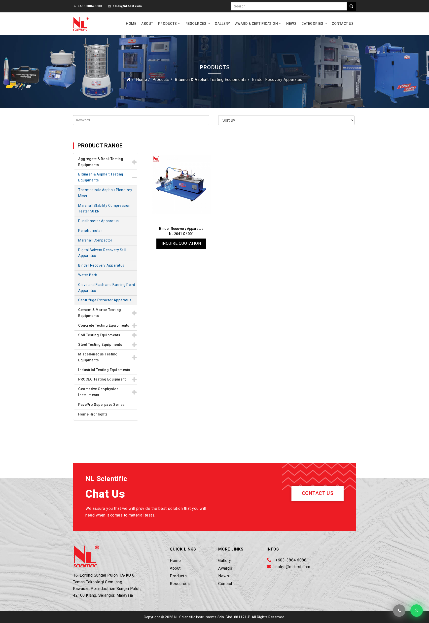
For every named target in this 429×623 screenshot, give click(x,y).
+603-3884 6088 (290, 560)
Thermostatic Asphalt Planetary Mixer (105, 193)
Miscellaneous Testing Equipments (98, 357)
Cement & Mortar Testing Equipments (99, 313)
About (147, 24)
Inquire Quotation (181, 243)
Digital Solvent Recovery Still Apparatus (102, 253)
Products (167, 24)
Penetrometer (90, 231)
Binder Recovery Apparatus (101, 265)
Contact (225, 583)
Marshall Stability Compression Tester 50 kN (104, 208)
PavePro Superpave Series (101, 405)
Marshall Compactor (95, 240)
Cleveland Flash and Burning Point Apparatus (106, 288)
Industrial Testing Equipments (104, 370)
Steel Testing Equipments (100, 344)
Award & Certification (256, 24)
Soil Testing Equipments (99, 335)
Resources (196, 24)
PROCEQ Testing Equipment (102, 379)
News (291, 24)
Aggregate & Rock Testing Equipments (100, 162)
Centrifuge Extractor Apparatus (104, 300)
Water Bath (87, 275)
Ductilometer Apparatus (98, 221)
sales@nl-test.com (127, 6)
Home (131, 24)
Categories (312, 24)
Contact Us (343, 24)
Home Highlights (93, 414)
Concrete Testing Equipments (103, 325)
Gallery (222, 24)
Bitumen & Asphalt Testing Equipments (211, 79)
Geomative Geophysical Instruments (99, 392)
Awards (225, 568)
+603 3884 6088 (90, 6)
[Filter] (351, 6)
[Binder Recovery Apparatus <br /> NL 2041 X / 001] (181, 184)
